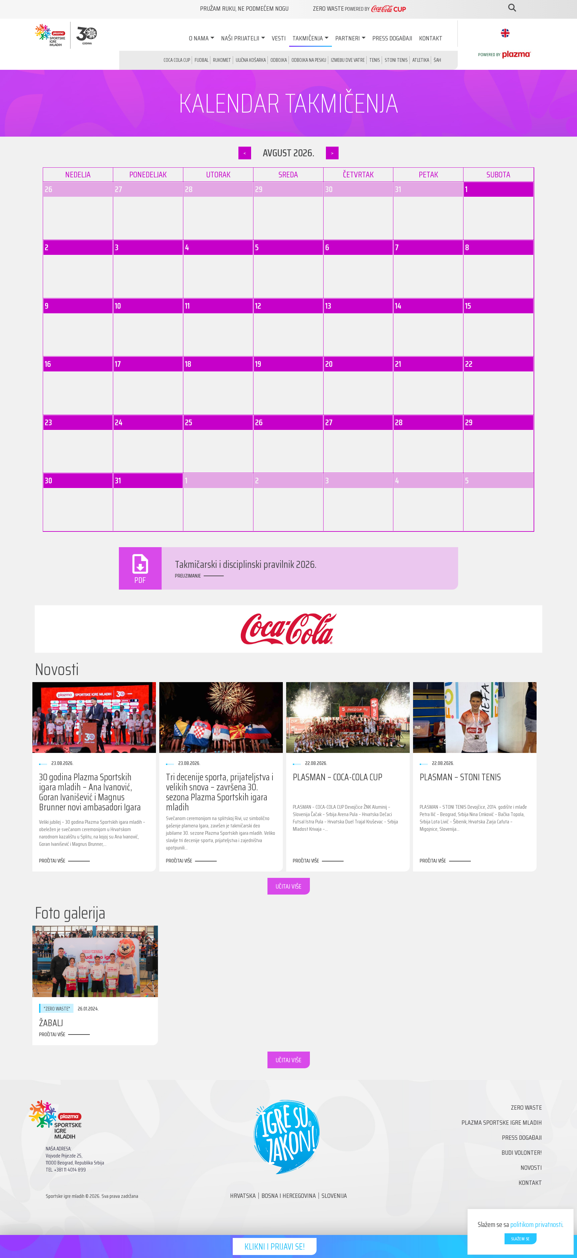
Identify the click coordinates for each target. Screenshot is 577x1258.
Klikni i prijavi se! (274, 1246)
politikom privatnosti (536, 1224)
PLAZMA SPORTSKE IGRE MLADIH (501, 1122)
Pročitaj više (52, 860)
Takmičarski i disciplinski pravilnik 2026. (246, 564)
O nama (199, 38)
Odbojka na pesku (309, 60)
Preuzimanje (188, 576)
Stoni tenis (396, 60)
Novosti (531, 1167)
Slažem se (520, 1238)
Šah (437, 60)
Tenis (374, 60)
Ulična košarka (251, 60)
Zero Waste (526, 1107)
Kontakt (430, 38)
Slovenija (334, 1195)
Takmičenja (308, 38)
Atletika (420, 60)
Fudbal (201, 60)
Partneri (347, 38)
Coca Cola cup (177, 60)
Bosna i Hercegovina (288, 1195)
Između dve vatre (348, 60)
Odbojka (278, 60)
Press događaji (392, 38)
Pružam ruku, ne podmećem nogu (244, 8)
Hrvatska (243, 1195)
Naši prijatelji (240, 38)
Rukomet (222, 60)
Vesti (279, 38)
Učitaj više (289, 886)
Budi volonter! (522, 1152)
